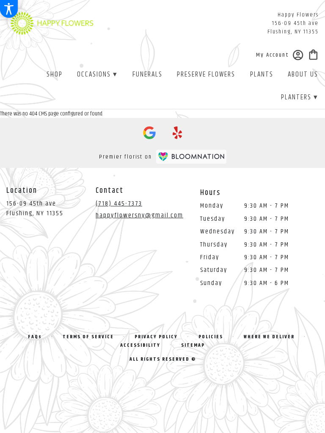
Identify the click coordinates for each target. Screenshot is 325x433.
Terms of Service (88, 336)
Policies (210, 336)
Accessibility (140, 345)
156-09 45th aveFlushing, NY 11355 (34, 208)
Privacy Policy (156, 336)
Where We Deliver (269, 336)
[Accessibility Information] (9, 9)
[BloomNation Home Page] (191, 157)
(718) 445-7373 (119, 203)
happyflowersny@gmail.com (139, 215)
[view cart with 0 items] (313, 54)
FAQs (35, 336)
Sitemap (193, 345)
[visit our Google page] (149, 132)
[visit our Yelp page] (177, 132)
